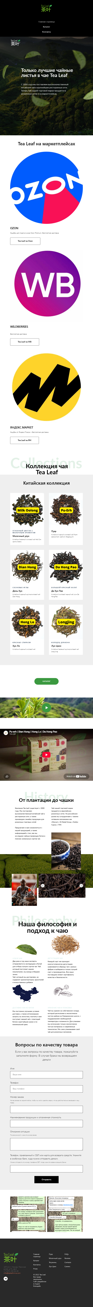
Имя (12, 1069)
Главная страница (47, 21)
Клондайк (37, 1286)
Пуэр (53, 531)
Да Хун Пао (57, 590)
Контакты (46, 31)
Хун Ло (16, 645)
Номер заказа (17, 1097)
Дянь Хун (17, 590)
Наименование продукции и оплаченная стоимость (35, 1117)
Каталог (46, 26)
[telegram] (6, 1280)
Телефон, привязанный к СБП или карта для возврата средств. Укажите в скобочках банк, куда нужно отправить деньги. (45, 1157)
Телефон (14, 1083)
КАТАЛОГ (46, 681)
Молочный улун (21, 536)
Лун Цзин (56, 645)
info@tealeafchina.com (12, 1273)
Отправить (46, 1180)
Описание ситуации (20, 1132)
